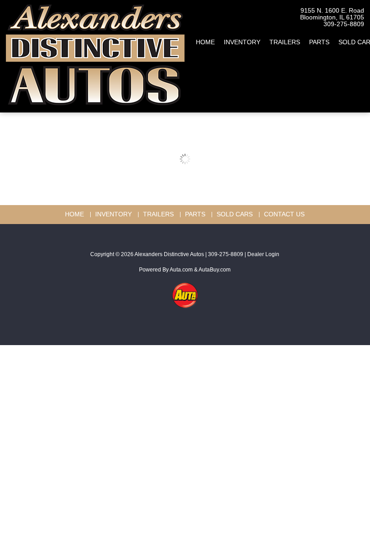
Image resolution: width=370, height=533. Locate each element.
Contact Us (284, 214)
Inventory (242, 42)
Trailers (284, 42)
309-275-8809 (344, 24)
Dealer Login (263, 254)
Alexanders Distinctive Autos (169, 254)
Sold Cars (235, 214)
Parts (319, 42)
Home (205, 42)
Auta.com (181, 269)
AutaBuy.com (215, 269)
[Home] (95, 51)
